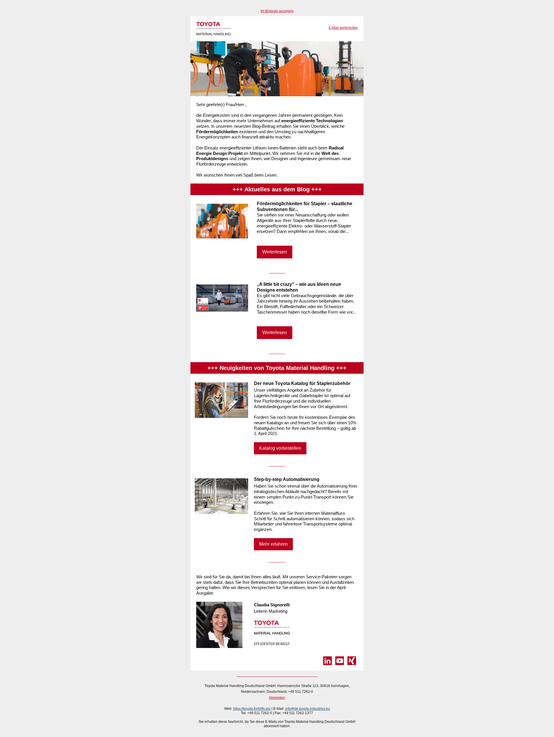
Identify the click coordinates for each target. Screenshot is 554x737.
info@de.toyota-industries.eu (307, 709)
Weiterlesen (274, 251)
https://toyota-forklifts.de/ (252, 709)
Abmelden (277, 698)
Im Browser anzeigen (277, 11)
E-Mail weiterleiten (343, 28)
